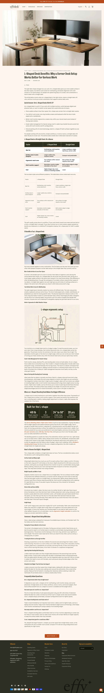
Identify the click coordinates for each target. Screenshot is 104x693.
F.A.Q (46, 647)
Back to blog (51, 636)
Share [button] (27, 85)
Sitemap (47, 669)
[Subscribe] (92, 648)
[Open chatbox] (101, 690)
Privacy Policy (48, 661)
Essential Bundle (31, 657)
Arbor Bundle (30, 665)
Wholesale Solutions (67, 658)
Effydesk (12, 644)
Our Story (64, 647)
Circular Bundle (31, 660)
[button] (85, 6)
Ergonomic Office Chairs (33, 650)
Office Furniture (31, 668)
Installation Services (32, 671)
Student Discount (66, 663)
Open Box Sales (66, 661)
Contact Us (47, 666)
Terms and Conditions (50, 663)
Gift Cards (30, 676)
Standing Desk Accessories (31, 654)
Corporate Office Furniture (68, 655)
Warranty (47, 653)
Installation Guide (49, 650)
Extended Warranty (32, 673)
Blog (63, 653)
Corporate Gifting (66, 666)
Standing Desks (31, 647)
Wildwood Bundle (31, 663)
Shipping (47, 655)
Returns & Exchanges (50, 658)
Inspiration (64, 650)
